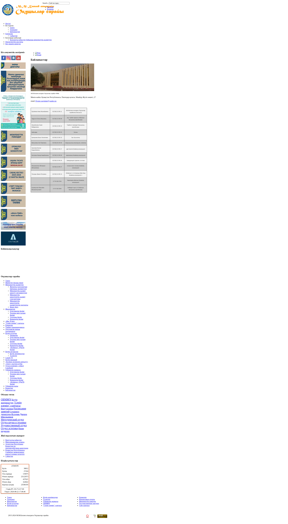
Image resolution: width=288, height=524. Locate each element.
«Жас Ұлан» (10, 321)
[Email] (38, 55)
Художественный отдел (14, 425)
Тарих (12, 28)
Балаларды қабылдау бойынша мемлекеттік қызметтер (31, 40)
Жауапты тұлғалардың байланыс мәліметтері (18, 288)
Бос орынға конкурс (13, 44)
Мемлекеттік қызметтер (14, 285)
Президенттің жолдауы (14, 42)
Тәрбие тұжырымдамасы (14, 327)
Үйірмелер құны (11, 386)
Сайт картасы (84, 505)
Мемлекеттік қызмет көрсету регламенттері (18, 292)
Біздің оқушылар (11, 352)
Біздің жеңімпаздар (17, 354)
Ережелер (9, 34)
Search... (46, 3)
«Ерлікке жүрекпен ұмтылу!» (16, 362)
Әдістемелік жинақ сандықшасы (12, 330)
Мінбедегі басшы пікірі (14, 283)
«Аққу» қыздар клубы (13, 364)
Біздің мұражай (11, 360)
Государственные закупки (89, 503)
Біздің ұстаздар (11, 333)
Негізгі (8, 24)
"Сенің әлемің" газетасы (14, 323)
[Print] (37, 53)
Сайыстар (13, 36)
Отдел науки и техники (13, 422)
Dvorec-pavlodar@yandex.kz (45, 101)
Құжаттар (9, 388)
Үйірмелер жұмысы (13, 370)
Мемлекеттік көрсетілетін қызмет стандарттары (17, 297)
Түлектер (13, 356)
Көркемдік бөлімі (16, 319)
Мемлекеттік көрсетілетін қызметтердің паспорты (19, 303)
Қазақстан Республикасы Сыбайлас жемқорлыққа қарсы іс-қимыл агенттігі (15, 452)
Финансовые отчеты (87, 499)
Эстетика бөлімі (16, 343)
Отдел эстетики (9, 428)
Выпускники (7, 408)
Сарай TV (9, 358)
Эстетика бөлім (16, 317)
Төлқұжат (13, 30)
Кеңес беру (14, 307)
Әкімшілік (14, 335)
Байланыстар (15, 32)
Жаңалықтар (10, 309)
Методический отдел (12, 419)
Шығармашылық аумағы (14, 442)
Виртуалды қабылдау (13, 440)
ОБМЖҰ (6, 399)
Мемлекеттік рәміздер (87, 501)
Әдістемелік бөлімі (17, 311)
